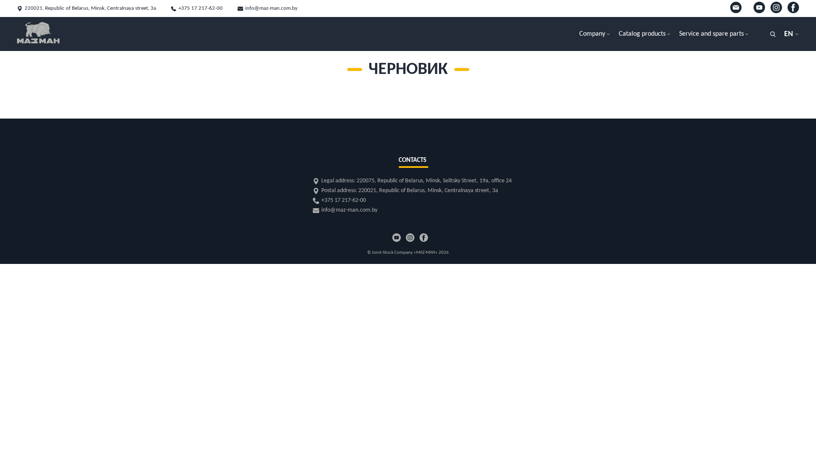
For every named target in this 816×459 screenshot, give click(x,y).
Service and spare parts (711, 34)
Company (592, 34)
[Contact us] (737, 11)
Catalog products (642, 34)
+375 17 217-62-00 (200, 8)
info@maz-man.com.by (271, 8)
